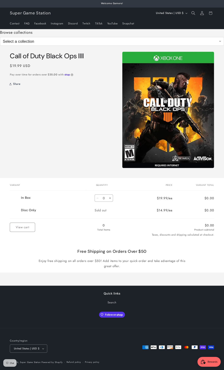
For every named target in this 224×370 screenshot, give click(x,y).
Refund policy (74, 362)
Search (112, 302)
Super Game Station (30, 362)
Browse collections (16, 32)
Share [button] (16, 84)
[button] (193, 13)
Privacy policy (92, 362)
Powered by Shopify (52, 362)
